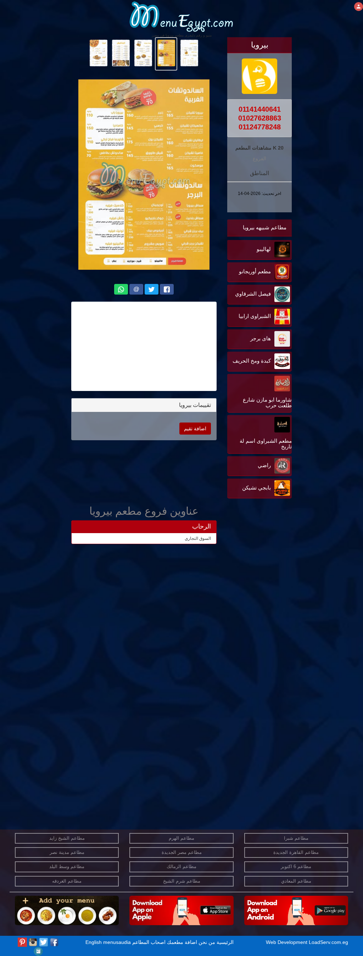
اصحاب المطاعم (149, 942)
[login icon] (358, 6)
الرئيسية (225, 942)
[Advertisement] (247, 572)
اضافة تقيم (195, 428)
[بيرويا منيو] (189, 52)
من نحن (207, 942)
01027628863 (259, 118)
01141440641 (260, 109)
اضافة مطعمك (182, 942)
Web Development (287, 942)
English (93, 942)
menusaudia (117, 942)
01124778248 (260, 127)
